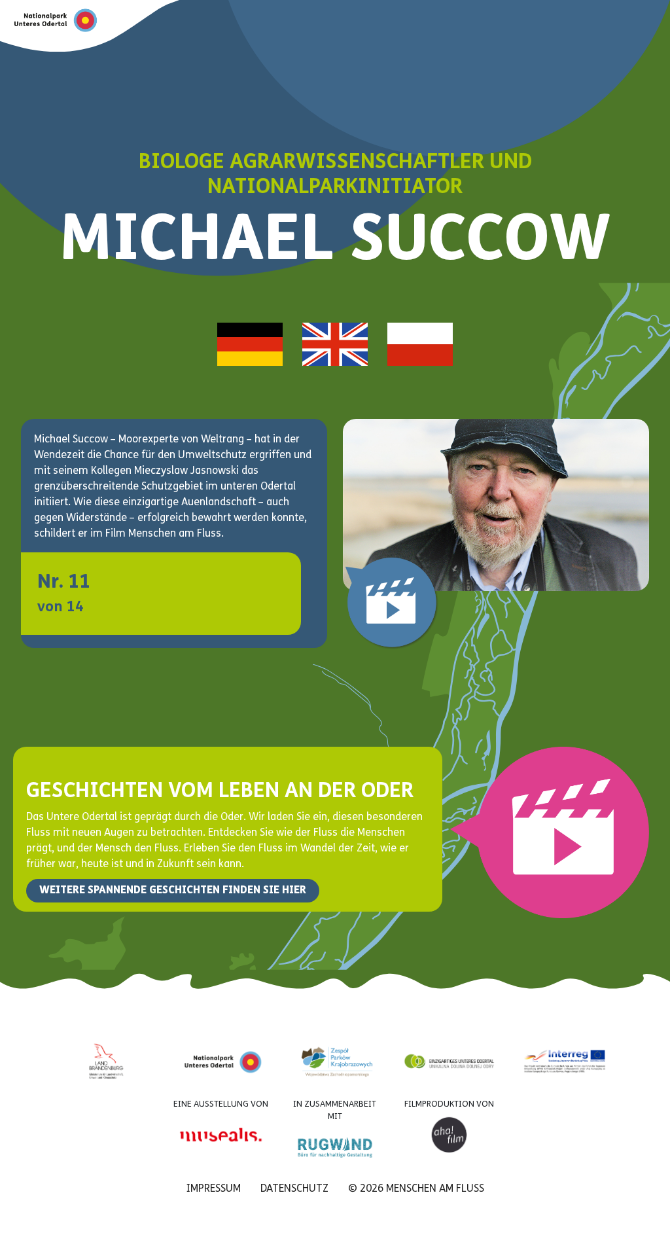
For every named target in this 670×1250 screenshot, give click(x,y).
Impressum (213, 1189)
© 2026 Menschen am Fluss (416, 1189)
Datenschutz (294, 1189)
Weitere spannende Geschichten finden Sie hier (172, 890)
